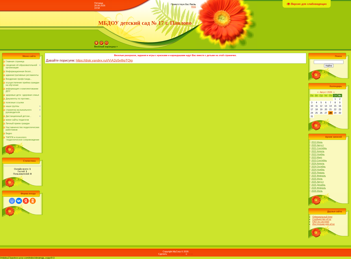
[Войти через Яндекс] (26, 201)
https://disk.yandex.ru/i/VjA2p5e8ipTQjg (104, 60)
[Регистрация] (101, 42)
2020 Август (317, 145)
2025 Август (317, 182)
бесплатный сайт (176, 254)
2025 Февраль (318, 175)
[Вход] (106, 42)
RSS (193, 6)
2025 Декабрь (318, 185)
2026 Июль (317, 191)
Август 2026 (326, 92)
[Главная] (96, 42)
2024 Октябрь (318, 166)
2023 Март (316, 157)
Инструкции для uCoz (323, 224)
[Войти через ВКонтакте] (19, 201)
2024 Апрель (317, 163)
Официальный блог (322, 216)
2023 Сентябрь (319, 160)
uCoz (190, 254)
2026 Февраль (318, 188)
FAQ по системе (320, 221)
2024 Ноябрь (318, 169)
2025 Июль (317, 178)
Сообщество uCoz (321, 219)
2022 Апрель (317, 151)
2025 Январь (318, 172)
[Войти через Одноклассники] (33, 201)
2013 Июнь (317, 142)
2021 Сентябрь (319, 148)
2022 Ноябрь (318, 154)
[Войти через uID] (12, 201)
